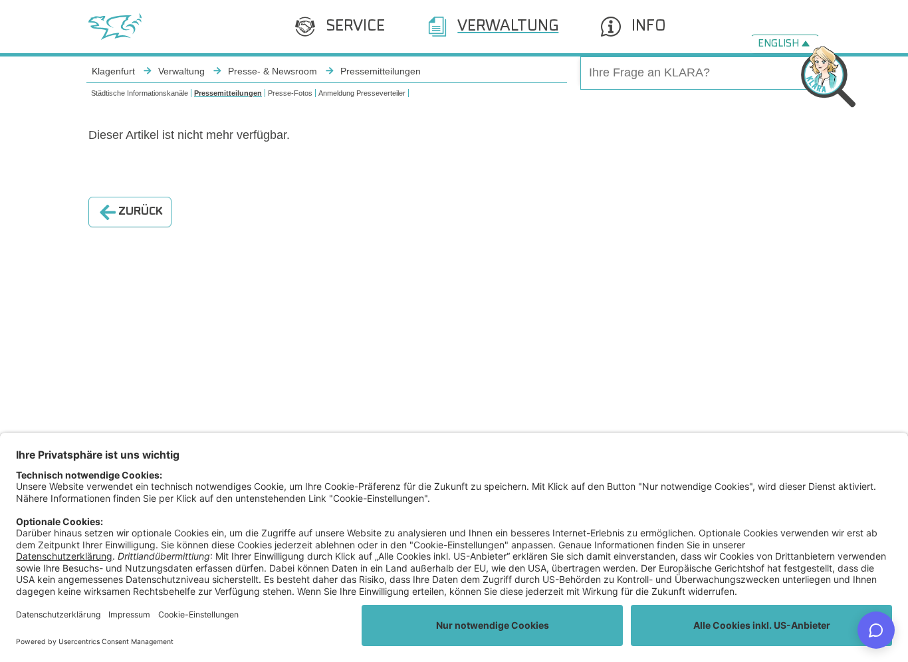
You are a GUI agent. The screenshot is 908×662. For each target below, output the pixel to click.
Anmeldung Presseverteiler (361, 93)
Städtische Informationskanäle (139, 93)
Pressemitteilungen (228, 93)
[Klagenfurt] (115, 26)
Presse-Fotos (290, 93)
